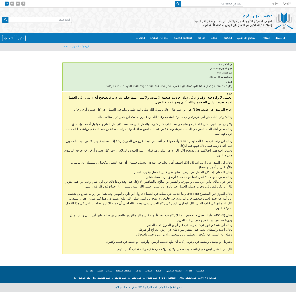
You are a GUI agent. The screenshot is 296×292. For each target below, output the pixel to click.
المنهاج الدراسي (174, 271)
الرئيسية (279, 37)
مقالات (201, 37)
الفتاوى (75, 46)
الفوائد (214, 37)
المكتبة (228, 37)
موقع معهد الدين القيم (126, 287)
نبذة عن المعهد (159, 37)
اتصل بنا (140, 37)
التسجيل (8, 38)
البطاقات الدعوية (183, 37)
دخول (21, 38)
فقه (66, 46)
